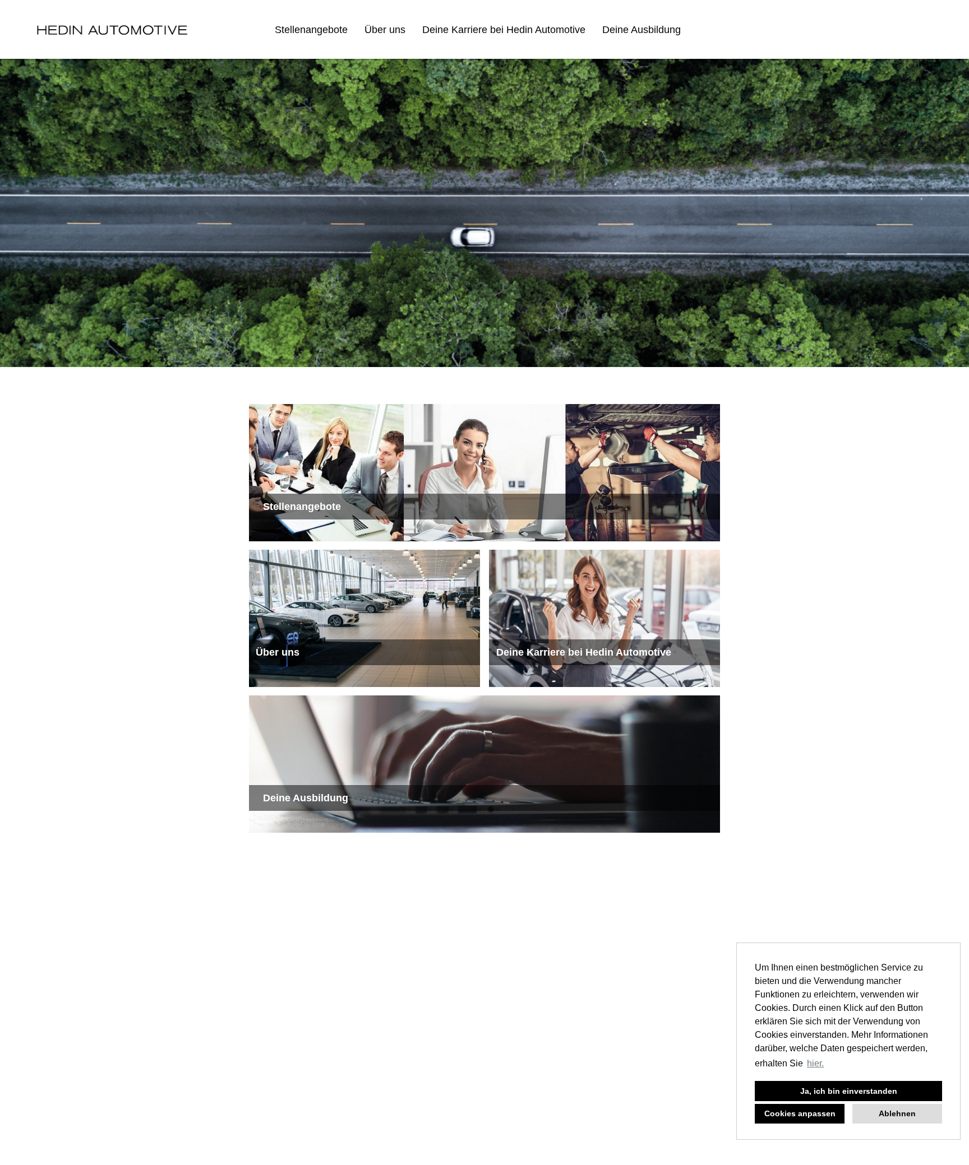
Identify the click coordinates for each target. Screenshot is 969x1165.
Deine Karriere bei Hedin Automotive (503, 29)
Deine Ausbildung (641, 29)
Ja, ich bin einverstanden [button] (848, 1091)
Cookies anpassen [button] (800, 1113)
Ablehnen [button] (897, 1113)
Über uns (384, 29)
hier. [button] (815, 1063)
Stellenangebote (311, 29)
